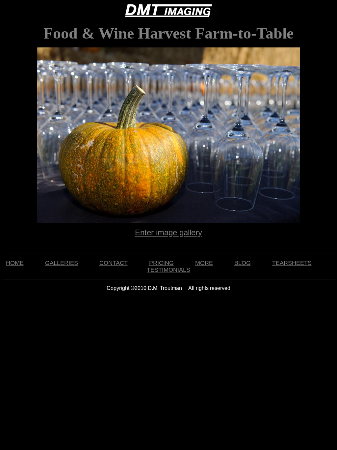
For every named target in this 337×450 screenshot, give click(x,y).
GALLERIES (61, 263)
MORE (204, 263)
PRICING (161, 263)
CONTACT (113, 263)
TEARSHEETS (292, 263)
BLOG (242, 263)
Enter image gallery (168, 232)
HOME (15, 263)
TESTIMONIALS (168, 270)
